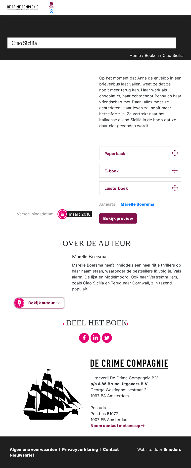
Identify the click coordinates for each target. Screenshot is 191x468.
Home (135, 55)
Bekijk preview (118, 218)
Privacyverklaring (80, 449)
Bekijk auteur (41, 303)
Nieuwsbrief (22, 455)
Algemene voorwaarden (33, 449)
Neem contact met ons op (116, 425)
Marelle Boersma (137, 204)
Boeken (152, 55)
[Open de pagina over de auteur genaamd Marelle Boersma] (34, 277)
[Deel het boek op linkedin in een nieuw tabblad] (95, 338)
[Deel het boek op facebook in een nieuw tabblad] (84, 338)
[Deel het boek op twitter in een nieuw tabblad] (107, 338)
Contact (111, 449)
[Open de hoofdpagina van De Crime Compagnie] (22, 7)
